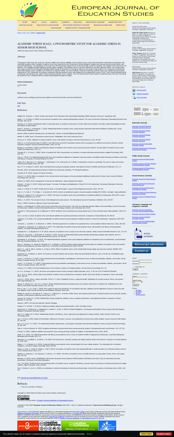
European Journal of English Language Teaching (141, 135)
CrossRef (76, 413)
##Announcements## (103, 25)
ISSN (82, 411)
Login (43, 22)
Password (135, 263)
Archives (78, 22)
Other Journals (140, 294)
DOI (81, 413)
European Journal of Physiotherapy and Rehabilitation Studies (143, 168)
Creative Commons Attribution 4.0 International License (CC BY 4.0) (82, 418)
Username (135, 261)
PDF (18, 106)
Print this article (141, 90)
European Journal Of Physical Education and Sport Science (141, 126)
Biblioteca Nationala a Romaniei (28, 413)
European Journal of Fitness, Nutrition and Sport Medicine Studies (144, 164)
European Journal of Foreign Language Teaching (141, 131)
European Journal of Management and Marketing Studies (143, 188)
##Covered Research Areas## (76, 25)
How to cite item (142, 97)
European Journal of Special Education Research (141, 140)
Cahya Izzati (40, 33)
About (34, 22)
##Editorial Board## (95, 22)
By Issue (138, 290)
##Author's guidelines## (48, 25)
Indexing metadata (142, 94)
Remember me (140, 267)
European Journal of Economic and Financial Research (143, 184)
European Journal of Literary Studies (143, 214)
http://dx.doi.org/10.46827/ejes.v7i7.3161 (34, 378)
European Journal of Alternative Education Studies (142, 144)
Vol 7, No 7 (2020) (29, 33)
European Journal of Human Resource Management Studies (144, 193)
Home (24, 22)
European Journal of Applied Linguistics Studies (141, 217)
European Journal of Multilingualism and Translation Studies (143, 222)
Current (65, 22)
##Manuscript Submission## (77, 28)
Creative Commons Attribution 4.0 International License (55, 400)
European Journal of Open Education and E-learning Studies (144, 148)
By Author (139, 291)
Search (54, 22)
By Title (138, 293)
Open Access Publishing (57, 416)
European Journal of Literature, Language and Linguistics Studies (143, 210)
